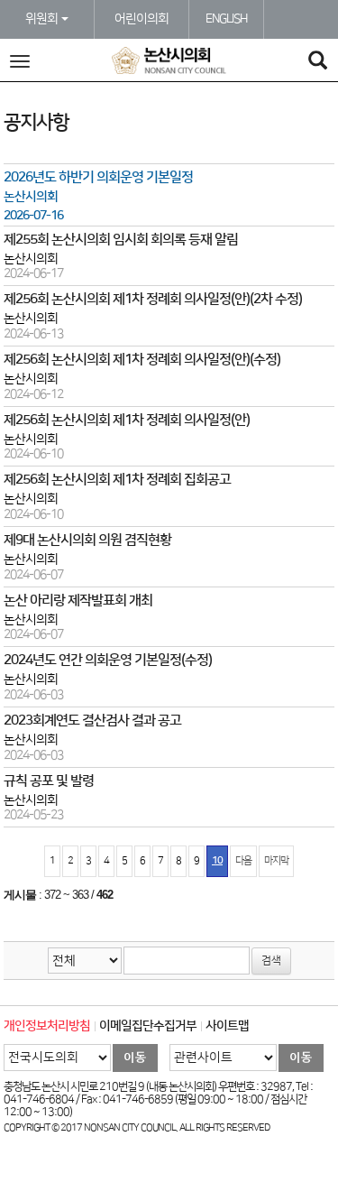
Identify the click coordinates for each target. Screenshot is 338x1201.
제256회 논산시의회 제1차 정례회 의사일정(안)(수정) (142, 359)
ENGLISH (226, 19)
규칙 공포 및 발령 (49, 781)
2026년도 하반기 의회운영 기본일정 (98, 177)
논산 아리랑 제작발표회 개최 (78, 600)
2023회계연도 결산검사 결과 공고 (92, 720)
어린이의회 (141, 19)
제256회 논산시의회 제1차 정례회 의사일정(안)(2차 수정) (153, 299)
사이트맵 (227, 1026)
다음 (243, 860)
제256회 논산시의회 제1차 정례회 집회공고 (117, 479)
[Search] (317, 62)
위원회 (42, 19)
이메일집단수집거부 (147, 1026)
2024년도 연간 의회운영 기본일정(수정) (108, 660)
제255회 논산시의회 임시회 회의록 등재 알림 (121, 239)
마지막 (276, 860)
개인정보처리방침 (47, 1026)
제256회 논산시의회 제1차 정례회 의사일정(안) (127, 420)
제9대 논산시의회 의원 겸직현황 (87, 540)
